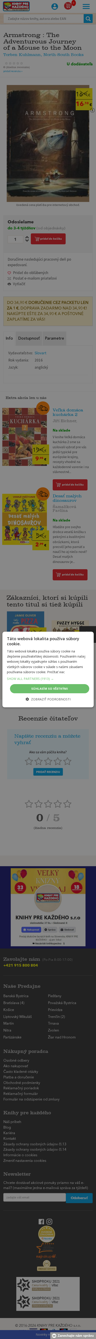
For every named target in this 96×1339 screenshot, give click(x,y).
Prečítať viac (56, 672)
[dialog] (48, 670)
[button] (48, 679)
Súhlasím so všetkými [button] (49, 689)
